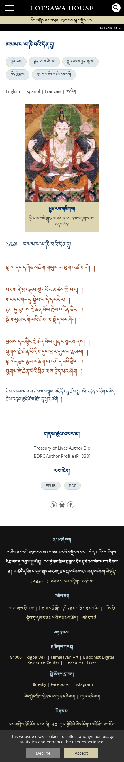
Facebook (60, 684)
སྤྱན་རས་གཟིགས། (44, 62)
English (13, 91)
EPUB (51, 485)
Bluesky (38, 684)
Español (32, 91)
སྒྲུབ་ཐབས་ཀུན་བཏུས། (80, 62)
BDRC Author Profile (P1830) (62, 456)
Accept (81, 753)
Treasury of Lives (80, 662)
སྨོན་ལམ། (16, 62)
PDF (72, 485)
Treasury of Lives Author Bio (62, 448)
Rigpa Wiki (36, 657)
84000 (16, 657)
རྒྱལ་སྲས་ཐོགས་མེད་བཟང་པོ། (54, 74)
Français (53, 91)
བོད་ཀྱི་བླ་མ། (18, 74)
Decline (43, 753)
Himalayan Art (64, 657)
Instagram (83, 684)
